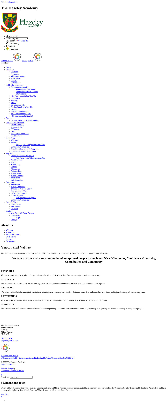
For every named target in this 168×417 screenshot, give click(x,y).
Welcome (14, 72)
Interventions (21, 94)
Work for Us (16, 78)
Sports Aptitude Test (19, 191)
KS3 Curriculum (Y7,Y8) (21, 114)
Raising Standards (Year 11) (21, 107)
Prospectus (15, 74)
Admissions (10, 182)
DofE (13, 131)
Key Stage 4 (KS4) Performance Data (30, 158)
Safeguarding (16, 171)
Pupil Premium (16, 160)
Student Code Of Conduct (26, 89)
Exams (13, 109)
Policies (14, 81)
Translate (24, 41)
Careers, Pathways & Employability (25, 120)
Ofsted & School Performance (22, 156)
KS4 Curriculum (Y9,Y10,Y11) (23, 96)
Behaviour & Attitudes (19, 87)
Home (8, 67)
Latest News (16, 204)
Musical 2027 (16, 136)
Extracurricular (16, 127)
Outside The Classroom (15, 122)
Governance (15, 83)
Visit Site (4, 394)
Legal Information (8, 364)
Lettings (14, 220)
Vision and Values (18, 76)
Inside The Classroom (14, 85)
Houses (14, 167)
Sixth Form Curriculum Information (24, 149)
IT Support (15, 129)
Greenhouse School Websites (12, 371)
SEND (13, 162)
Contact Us (15, 215)
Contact (9, 211)
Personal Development (19, 111)
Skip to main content (9, 2)
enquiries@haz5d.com (9, 340)
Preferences (15, 98)
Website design (7, 368)
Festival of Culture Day (20, 134)
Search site (5, 377)
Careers (9, 118)
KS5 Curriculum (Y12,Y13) (22, 116)
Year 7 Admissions (18, 187)
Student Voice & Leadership (27, 92)
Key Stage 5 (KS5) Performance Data (30, 145)
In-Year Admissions (18, 193)
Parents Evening (17, 125)
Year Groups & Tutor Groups (22, 213)
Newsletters (15, 206)
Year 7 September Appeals (26, 198)
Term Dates (15, 178)
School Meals (16, 173)
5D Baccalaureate (18, 105)
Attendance (15, 169)
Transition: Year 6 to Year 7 (21, 189)
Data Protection (17, 180)
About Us (10, 69)
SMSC (13, 103)
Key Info (9, 153)
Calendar (14, 209)
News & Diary (11, 202)
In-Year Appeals (17, 195)
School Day (15, 164)
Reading (14, 100)
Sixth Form (10, 138)
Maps (18, 217)
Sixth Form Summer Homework (23, 151)
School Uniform (17, 176)
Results (13, 142)
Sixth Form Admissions (20, 147)
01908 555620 (6, 338)
